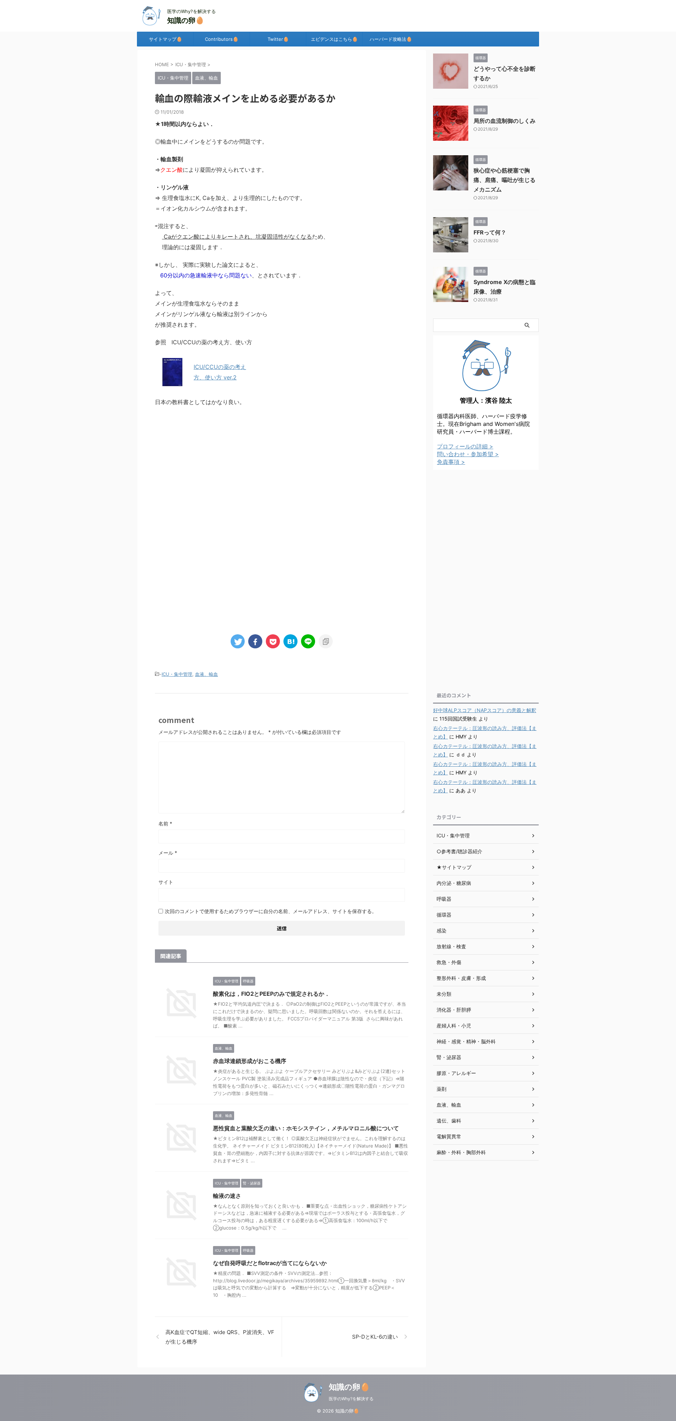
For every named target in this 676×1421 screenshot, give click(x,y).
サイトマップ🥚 (165, 39)
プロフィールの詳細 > (465, 446)
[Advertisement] (281, 470)
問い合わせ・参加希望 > (468, 454)
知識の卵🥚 (185, 20)
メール (167, 853)
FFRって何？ (490, 232)
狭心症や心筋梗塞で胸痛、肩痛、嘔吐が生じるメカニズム (505, 180)
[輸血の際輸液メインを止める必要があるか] (290, 641)
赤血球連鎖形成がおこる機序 (249, 1060)
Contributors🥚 (221, 39)
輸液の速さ (227, 1195)
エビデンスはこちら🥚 (334, 39)
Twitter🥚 (278, 39)
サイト (165, 882)
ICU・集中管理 (177, 674)
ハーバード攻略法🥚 (391, 39)
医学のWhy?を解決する (351, 1398)
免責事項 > (451, 461)
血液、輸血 (206, 674)
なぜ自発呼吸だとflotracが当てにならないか (270, 1262)
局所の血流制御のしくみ (505, 120)
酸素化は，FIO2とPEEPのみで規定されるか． (271, 993)
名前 (165, 823)
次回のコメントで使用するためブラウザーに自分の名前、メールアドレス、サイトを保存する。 (271, 911)
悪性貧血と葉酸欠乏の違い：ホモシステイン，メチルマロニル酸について (306, 1128)
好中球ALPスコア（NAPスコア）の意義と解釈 (484, 710)
